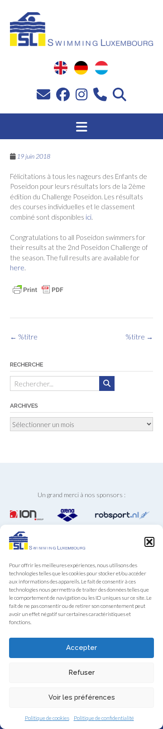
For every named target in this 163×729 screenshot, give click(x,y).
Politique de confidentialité (104, 718)
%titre (139, 337)
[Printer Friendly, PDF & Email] (38, 289)
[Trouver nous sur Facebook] (63, 94)
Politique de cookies (47, 718)
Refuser (81, 672)
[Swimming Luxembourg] (47, 547)
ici (88, 217)
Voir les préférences (81, 697)
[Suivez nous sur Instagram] (81, 94)
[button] (149, 541)
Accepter (81, 648)
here (17, 267)
